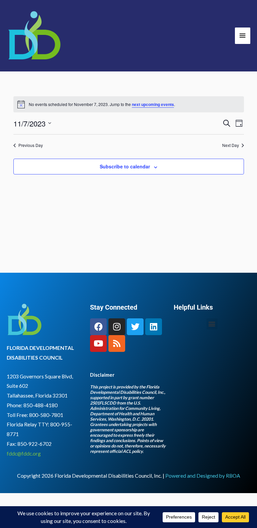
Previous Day (30, 145)
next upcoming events (153, 104)
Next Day (230, 145)
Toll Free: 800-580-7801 (35, 415)
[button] (212, 323)
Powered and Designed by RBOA (202, 476)
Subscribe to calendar (125, 166)
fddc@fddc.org (24, 454)
